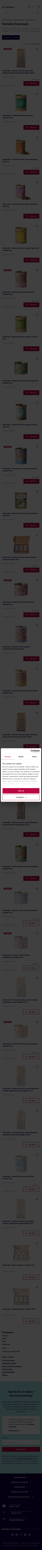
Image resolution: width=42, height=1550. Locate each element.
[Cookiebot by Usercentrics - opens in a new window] (31, 751)
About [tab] (34, 756)
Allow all (21, 791)
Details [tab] (21, 756)
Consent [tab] (7, 756)
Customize (20, 797)
